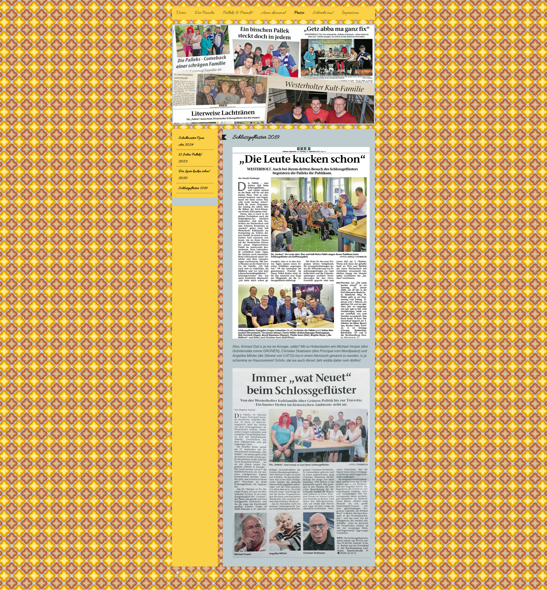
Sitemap (206, 572)
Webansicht (363, 577)
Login (367, 572)
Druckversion (190, 572)
